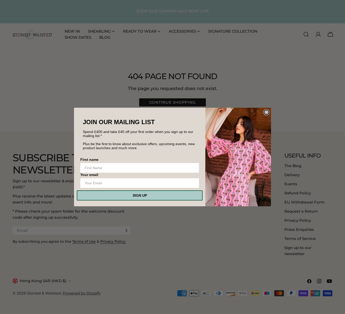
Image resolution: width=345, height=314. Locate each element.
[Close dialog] (266, 112)
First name (89, 160)
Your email (89, 175)
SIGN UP (140, 195)
